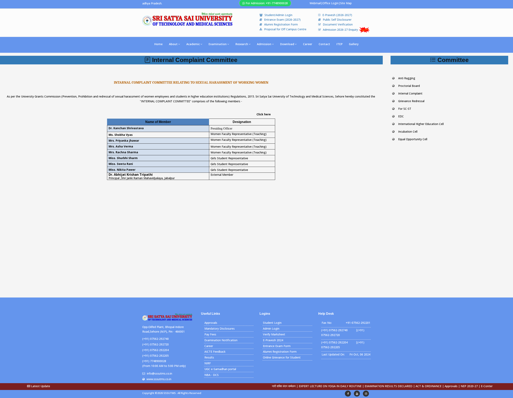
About (173, 44)
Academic (193, 44)
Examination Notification (220, 340)
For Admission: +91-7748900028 (267, 3)
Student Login (272, 323)
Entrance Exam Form (277, 346)
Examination (218, 44)
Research (241, 44)
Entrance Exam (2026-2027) (282, 19)
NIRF (207, 363)
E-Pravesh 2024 (273, 340)
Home (158, 44)
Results (209, 357)
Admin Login (271, 328)
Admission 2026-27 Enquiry (341, 29)
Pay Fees (210, 334)
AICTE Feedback (214, 351)
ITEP (339, 44)
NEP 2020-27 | (457, 386)
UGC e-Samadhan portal (220, 369)
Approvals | (439, 386)
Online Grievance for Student (282, 357)
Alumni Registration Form (281, 24)
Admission (264, 44)
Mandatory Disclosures (219, 328)
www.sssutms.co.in (158, 379)
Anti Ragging (406, 78)
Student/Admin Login (278, 15)
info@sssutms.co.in (159, 373)
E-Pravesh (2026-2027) (337, 15)
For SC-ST (404, 109)
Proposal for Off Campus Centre (285, 29)
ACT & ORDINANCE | (417, 386)
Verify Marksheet (274, 334)
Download (287, 44)
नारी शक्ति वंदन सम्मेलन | (272, 386)
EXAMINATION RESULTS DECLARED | (377, 386)
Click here (263, 114)
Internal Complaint (410, 93)
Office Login (330, 3)
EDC (401, 116)
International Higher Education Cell (421, 124)
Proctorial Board (409, 86)
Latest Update (40, 386)
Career (307, 44)
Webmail (315, 3)
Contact (324, 44)
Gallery (354, 44)
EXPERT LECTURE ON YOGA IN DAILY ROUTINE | (318, 386)
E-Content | (476, 386)
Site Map (346, 3)
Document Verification (338, 24)
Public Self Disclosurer (337, 19)
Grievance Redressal (411, 101)
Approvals (210, 323)
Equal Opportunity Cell (412, 139)
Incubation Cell (407, 131)
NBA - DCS (211, 375)
